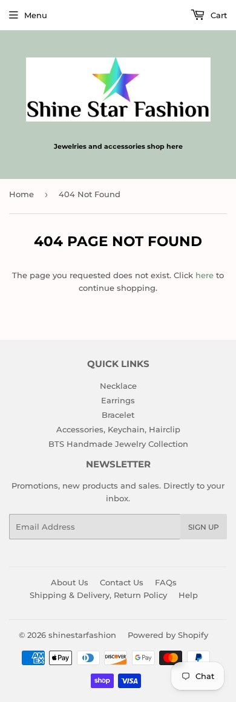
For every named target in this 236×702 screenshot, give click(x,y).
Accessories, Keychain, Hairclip (118, 429)
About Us (69, 582)
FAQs (166, 582)
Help (188, 595)
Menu (35, 15)
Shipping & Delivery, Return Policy (98, 595)
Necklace (118, 386)
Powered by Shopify (168, 635)
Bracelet (118, 415)
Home (21, 194)
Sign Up (203, 526)
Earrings (118, 400)
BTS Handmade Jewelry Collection (118, 444)
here (204, 275)
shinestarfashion (82, 635)
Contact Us (121, 582)
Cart (217, 15)
